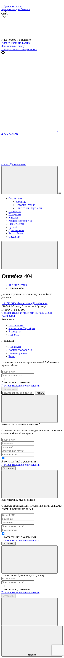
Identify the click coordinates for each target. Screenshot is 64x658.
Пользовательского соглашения (20, 385)
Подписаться (10, 389)
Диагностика (16, 230)
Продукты (15, 214)
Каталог (13, 217)
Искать (40, 392)
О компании (16, 198)
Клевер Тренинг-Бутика (16, 42)
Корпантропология (20, 220)
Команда (21, 201)
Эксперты (15, 211)
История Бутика (25, 204)
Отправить (8, 468)
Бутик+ (13, 227)
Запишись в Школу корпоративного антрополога (19, 48)
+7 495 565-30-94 (12, 303)
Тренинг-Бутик (18, 284)
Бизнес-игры (16, 223)
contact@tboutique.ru (35, 303)
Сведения (14, 236)
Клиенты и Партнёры (29, 208)
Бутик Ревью (16, 233)
